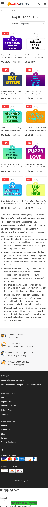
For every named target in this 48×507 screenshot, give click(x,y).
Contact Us (5, 430)
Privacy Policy (6, 438)
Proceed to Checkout (24, 503)
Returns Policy (6, 410)
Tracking (4, 414)
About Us (4, 425)
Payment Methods (8, 401)
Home (3, 11)
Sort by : (15, 24)
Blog (3, 434)
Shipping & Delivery (8, 406)
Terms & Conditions (8, 442)
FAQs (3, 397)
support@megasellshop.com (12, 380)
